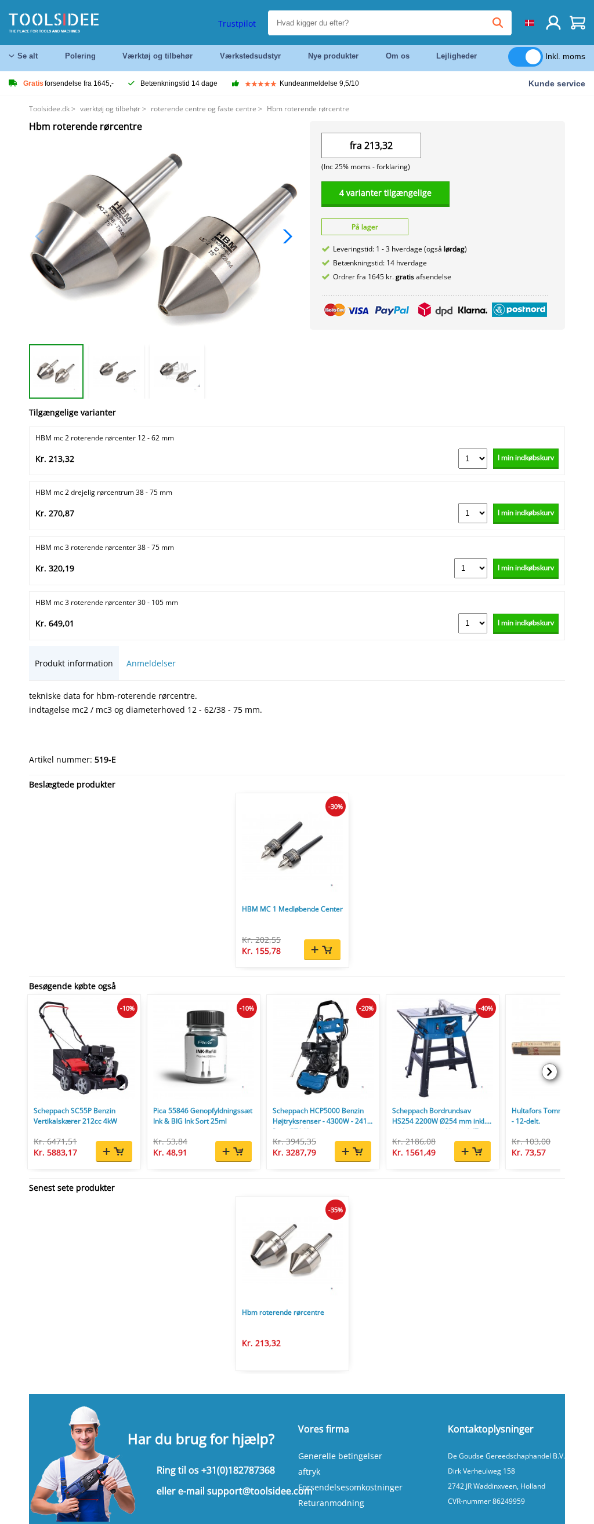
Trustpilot (237, 23)
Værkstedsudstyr (250, 56)
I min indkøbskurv (526, 457)
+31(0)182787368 (238, 1470)
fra (356, 145)
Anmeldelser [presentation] (151, 663)
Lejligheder (456, 56)
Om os (398, 56)
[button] (284, 236)
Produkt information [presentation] (74, 663)
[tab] (74, 663)
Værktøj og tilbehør (157, 56)
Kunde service (556, 83)
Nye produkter (333, 56)
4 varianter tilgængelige (385, 192)
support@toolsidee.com (260, 1491)
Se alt (27, 56)
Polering (80, 56)
